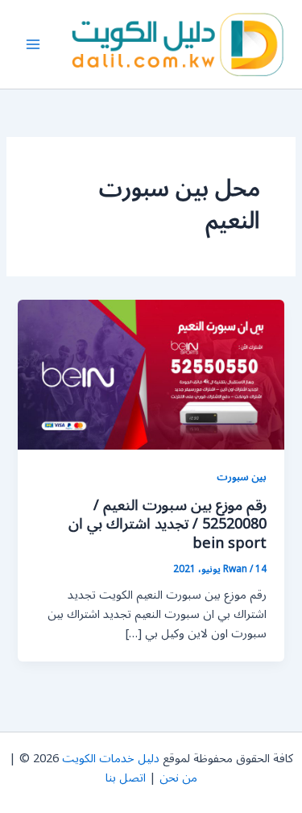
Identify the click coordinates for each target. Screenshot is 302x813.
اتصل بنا (125, 777)
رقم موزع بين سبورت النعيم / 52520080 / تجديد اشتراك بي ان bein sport (167, 524)
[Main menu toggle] (33, 44)
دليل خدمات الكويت (110, 758)
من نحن (178, 777)
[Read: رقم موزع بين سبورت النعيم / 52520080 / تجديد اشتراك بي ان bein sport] (150, 374)
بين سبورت (242, 476)
